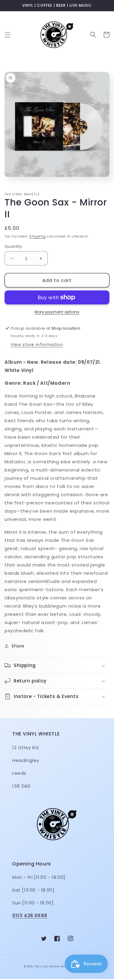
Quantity (13, 246)
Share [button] (18, 646)
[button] (7, 34)
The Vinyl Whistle (47, 966)
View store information (37, 345)
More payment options (57, 311)
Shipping (37, 236)
